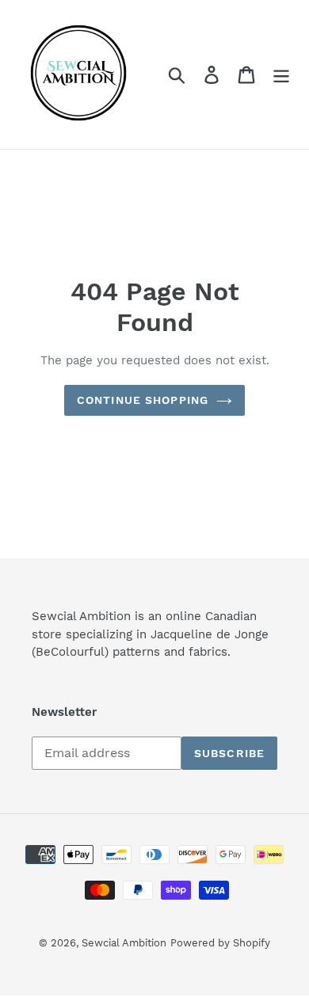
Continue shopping (142, 400)
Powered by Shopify (220, 943)
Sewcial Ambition (124, 943)
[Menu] (281, 75)
